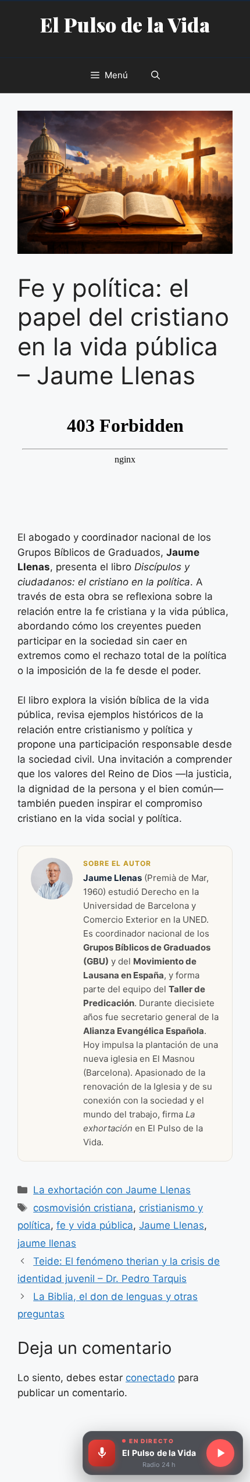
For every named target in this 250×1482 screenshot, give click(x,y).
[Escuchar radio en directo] (220, 1453)
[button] (156, 75)
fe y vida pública (94, 1225)
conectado (150, 1377)
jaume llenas (46, 1243)
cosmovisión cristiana (83, 1208)
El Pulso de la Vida (125, 24)
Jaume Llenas (171, 1225)
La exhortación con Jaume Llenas (112, 1190)
